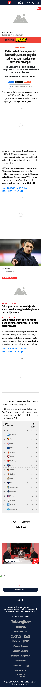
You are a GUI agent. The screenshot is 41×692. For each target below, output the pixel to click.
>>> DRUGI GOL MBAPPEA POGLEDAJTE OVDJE (15, 350)
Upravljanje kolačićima (20, 617)
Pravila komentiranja (11, 609)
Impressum (11, 607)
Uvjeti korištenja (24, 607)
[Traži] (38, 2)
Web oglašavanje (12, 611)
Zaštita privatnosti (28, 609)
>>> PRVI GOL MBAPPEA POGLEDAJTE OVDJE (14, 189)
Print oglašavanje (28, 611)
